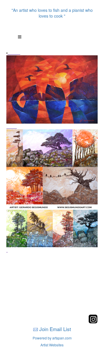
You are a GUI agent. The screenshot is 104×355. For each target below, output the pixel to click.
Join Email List (55, 329)
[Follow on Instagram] (93, 321)
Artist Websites (52, 344)
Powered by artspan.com (52, 337)
